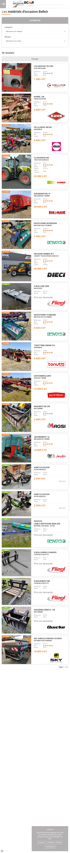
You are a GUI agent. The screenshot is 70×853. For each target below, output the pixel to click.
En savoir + (41, 842)
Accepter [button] (51, 842)
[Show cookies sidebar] (2, 851)
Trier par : (35, 59)
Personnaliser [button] (50, 847)
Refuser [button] (58, 842)
